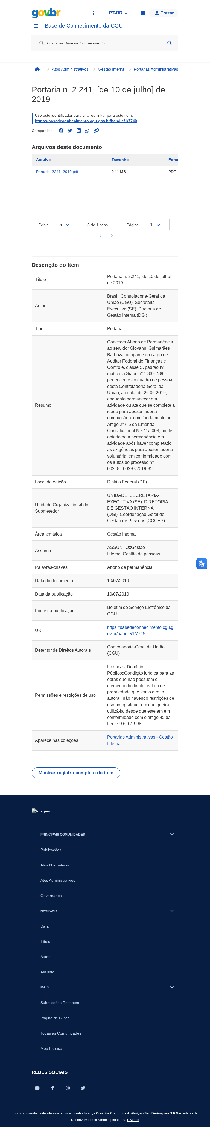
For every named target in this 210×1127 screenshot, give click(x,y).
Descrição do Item (55, 265)
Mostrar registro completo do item (76, 772)
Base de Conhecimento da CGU (84, 26)
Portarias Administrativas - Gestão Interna (158, 69)
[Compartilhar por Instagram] (67, 1088)
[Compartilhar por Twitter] (83, 1088)
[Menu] (36, 26)
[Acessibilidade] (142, 13)
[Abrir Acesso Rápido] (93, 13)
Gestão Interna (111, 69)
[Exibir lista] (67, 224)
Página (133, 225)
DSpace (133, 1120)
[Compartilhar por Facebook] (52, 1088)
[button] (163, 13)
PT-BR (115, 13)
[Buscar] (169, 43)
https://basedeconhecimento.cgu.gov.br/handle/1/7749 (86, 121)
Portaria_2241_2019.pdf (57, 171)
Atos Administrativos (70, 69)
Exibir (43, 225)
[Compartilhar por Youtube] (37, 1088)
